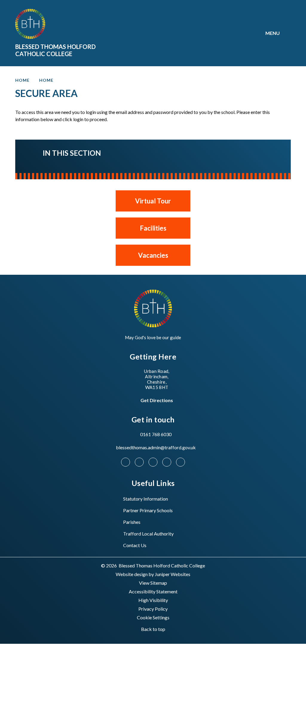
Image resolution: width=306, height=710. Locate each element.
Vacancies (153, 255)
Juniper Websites (172, 574)
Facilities (153, 228)
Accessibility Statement (153, 591)
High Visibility (153, 600)
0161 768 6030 (156, 434)
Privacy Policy (153, 609)
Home (22, 80)
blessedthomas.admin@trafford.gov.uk (156, 447)
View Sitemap (153, 583)
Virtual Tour (153, 201)
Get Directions (156, 400)
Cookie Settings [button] (153, 617)
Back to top (153, 629)
